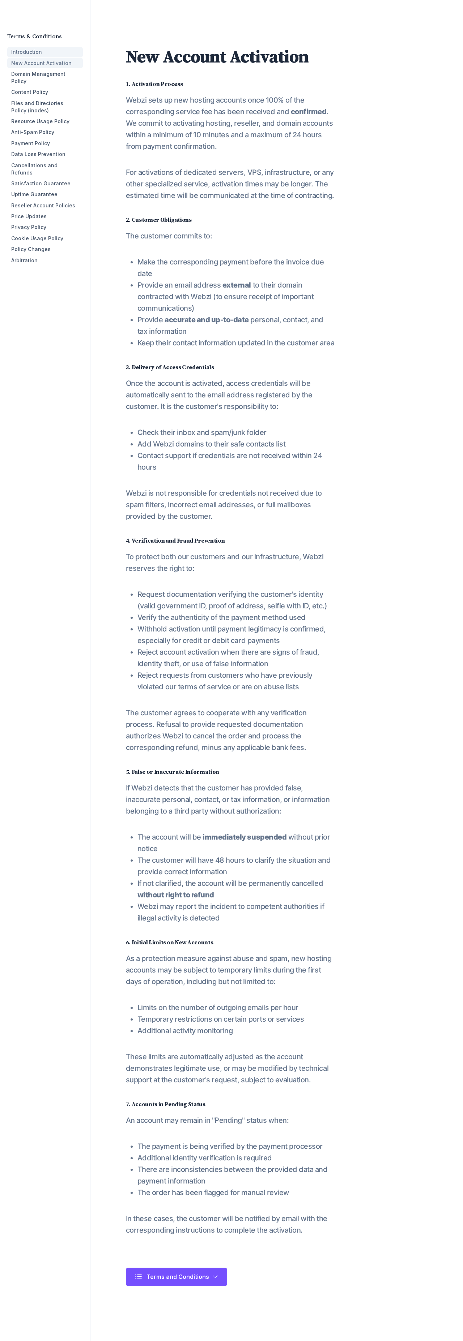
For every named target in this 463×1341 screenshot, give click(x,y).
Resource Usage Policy (40, 121)
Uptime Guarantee (34, 194)
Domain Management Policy (38, 77)
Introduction (26, 52)
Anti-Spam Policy (32, 132)
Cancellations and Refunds (34, 169)
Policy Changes (31, 249)
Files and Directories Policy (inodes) (37, 106)
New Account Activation (41, 63)
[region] (45, 144)
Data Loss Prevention (38, 154)
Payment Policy (30, 143)
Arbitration (24, 260)
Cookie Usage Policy (37, 238)
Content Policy (29, 92)
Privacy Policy (28, 227)
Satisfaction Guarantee (41, 183)
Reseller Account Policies (43, 205)
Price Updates (29, 216)
